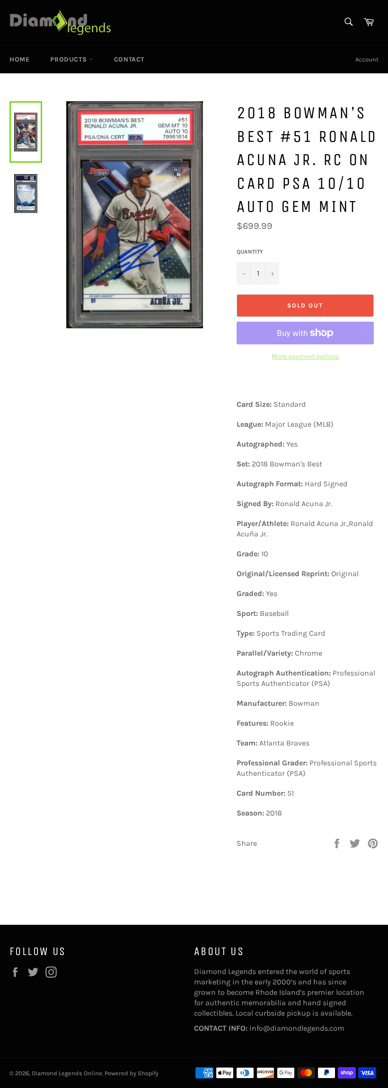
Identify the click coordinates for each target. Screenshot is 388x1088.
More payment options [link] (305, 356)
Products (69, 59)
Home (19, 59)
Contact (129, 59)
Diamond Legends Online (67, 1073)
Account (367, 59)
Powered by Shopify (132, 1073)
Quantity (250, 251)
